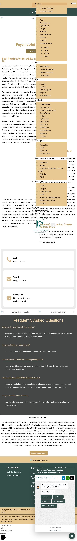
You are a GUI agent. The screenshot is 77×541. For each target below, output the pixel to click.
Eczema (43, 37)
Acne (42, 20)
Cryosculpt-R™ (45, 191)
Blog (37, 207)
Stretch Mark (44, 66)
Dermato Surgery (46, 43)
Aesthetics (39, 100)
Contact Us (39, 213)
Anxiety (42, 165)
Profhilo (42, 116)
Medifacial (43, 133)
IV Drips (43, 136)
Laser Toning (44, 75)
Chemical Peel (45, 104)
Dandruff (43, 87)
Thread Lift (43, 145)
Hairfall (42, 84)
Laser (37, 62)
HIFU (42, 148)
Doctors (38, 4)
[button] (3, 312)
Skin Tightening (45, 107)
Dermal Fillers (45, 154)
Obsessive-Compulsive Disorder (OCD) (50, 169)
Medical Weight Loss (47, 200)
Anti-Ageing (39, 141)
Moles (46, 47)
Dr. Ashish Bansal (46, 11)
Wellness (38, 158)
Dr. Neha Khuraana (47, 8)
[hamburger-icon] (73, 3)
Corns (46, 53)
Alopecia (43, 93)
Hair (36, 80)
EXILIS (42, 186)
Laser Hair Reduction (47, 69)
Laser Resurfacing (46, 72)
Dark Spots (44, 125)
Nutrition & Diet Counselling (50, 197)
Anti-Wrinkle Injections (48, 110)
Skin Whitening (45, 130)
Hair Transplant (45, 90)
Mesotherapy (44, 127)
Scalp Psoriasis (45, 95)
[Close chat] (72, 536)
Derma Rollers (45, 113)
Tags (46, 50)
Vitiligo (42, 29)
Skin (37, 15)
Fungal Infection (45, 34)
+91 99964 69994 (49, 242)
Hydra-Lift (43, 151)
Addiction (43, 174)
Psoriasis (43, 31)
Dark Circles (44, 122)
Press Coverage (41, 210)
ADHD (42, 177)
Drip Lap (43, 203)
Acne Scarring (45, 23)
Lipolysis (43, 189)
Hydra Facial (44, 119)
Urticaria (43, 40)
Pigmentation (44, 26)
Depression (44, 162)
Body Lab (39, 181)
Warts (46, 56)
